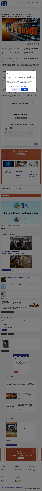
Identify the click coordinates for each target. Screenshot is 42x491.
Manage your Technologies (16, 89)
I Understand (24, 89)
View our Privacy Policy (25, 86)
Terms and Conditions (18, 82)
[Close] (35, 72)
